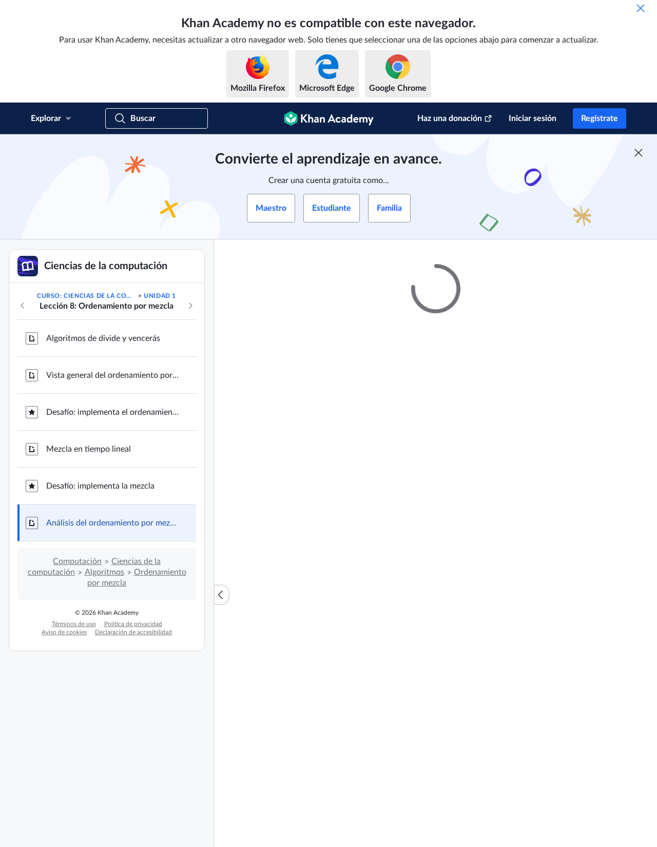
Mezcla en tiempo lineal (88, 449)
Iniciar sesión (532, 118)
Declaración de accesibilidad (133, 632)
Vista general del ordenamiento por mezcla (113, 375)
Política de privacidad (133, 624)
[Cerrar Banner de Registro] (638, 153)
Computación (77, 561)
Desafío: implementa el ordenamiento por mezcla (113, 412)
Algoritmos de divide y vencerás (103, 338)
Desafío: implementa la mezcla (100, 486)
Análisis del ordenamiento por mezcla (113, 523)
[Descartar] (640, 8)
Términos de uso (74, 624)
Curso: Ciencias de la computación (86, 296)
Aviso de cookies (64, 632)
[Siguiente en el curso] (190, 305)
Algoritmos (104, 572)
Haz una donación (449, 118)
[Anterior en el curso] (22, 305)
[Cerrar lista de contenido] (222, 594)
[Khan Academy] (329, 118)
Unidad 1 (160, 296)
